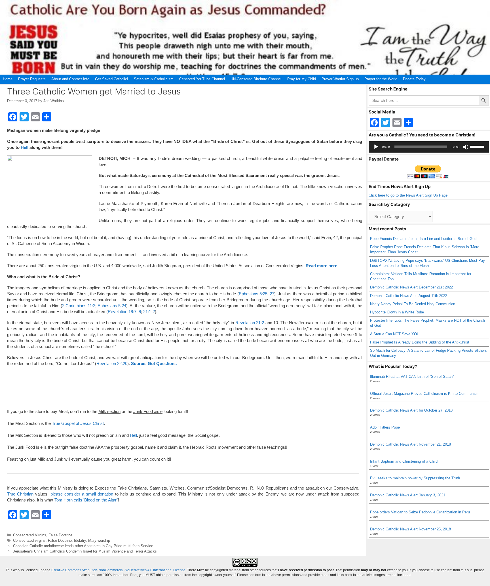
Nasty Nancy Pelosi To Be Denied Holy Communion (412, 304)
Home (7, 79)
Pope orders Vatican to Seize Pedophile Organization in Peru (420, 512)
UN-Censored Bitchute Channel (256, 79)
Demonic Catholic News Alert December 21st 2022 (411, 287)
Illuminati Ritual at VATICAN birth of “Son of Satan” (412, 376)
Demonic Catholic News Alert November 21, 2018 (410, 444)
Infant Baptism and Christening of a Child (404, 461)
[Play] (376, 147)
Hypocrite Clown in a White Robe (397, 312)
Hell (24, 147)
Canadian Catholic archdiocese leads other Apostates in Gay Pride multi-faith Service (83, 546)
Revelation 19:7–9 (124, 311)
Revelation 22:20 (111, 363)
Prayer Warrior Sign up (340, 79)
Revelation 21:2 (249, 322)
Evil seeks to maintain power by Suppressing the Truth (415, 478)
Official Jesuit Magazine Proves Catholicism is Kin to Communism (425, 393)
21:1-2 (149, 311)
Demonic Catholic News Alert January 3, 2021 (407, 495)
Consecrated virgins (29, 540)
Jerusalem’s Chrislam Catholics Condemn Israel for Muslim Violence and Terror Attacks (85, 551)
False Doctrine (60, 535)
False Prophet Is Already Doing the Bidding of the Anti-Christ (419, 342)
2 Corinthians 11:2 (78, 305)
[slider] (478, 146)
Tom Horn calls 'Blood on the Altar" (86, 500)
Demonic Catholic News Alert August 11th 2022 (408, 296)
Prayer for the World (380, 79)
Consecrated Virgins (29, 535)
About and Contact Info (70, 79)
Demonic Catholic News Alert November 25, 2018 (410, 529)
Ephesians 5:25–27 (256, 293)
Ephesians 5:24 (112, 305)
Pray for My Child (301, 79)
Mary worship (99, 540)
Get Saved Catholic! (111, 79)
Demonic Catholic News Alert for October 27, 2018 (411, 410)
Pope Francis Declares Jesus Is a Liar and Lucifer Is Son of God (423, 239)
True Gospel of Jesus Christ (78, 423)
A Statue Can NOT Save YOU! (395, 334)
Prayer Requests (32, 79)
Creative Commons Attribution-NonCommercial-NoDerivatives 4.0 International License (118, 570)
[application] (429, 147)
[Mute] (465, 147)
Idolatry (80, 540)
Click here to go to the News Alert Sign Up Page (408, 195)
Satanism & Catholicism (154, 79)
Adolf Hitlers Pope (385, 427)
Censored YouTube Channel (202, 79)
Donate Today (414, 79)
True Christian (20, 494)
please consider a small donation (81, 494)
